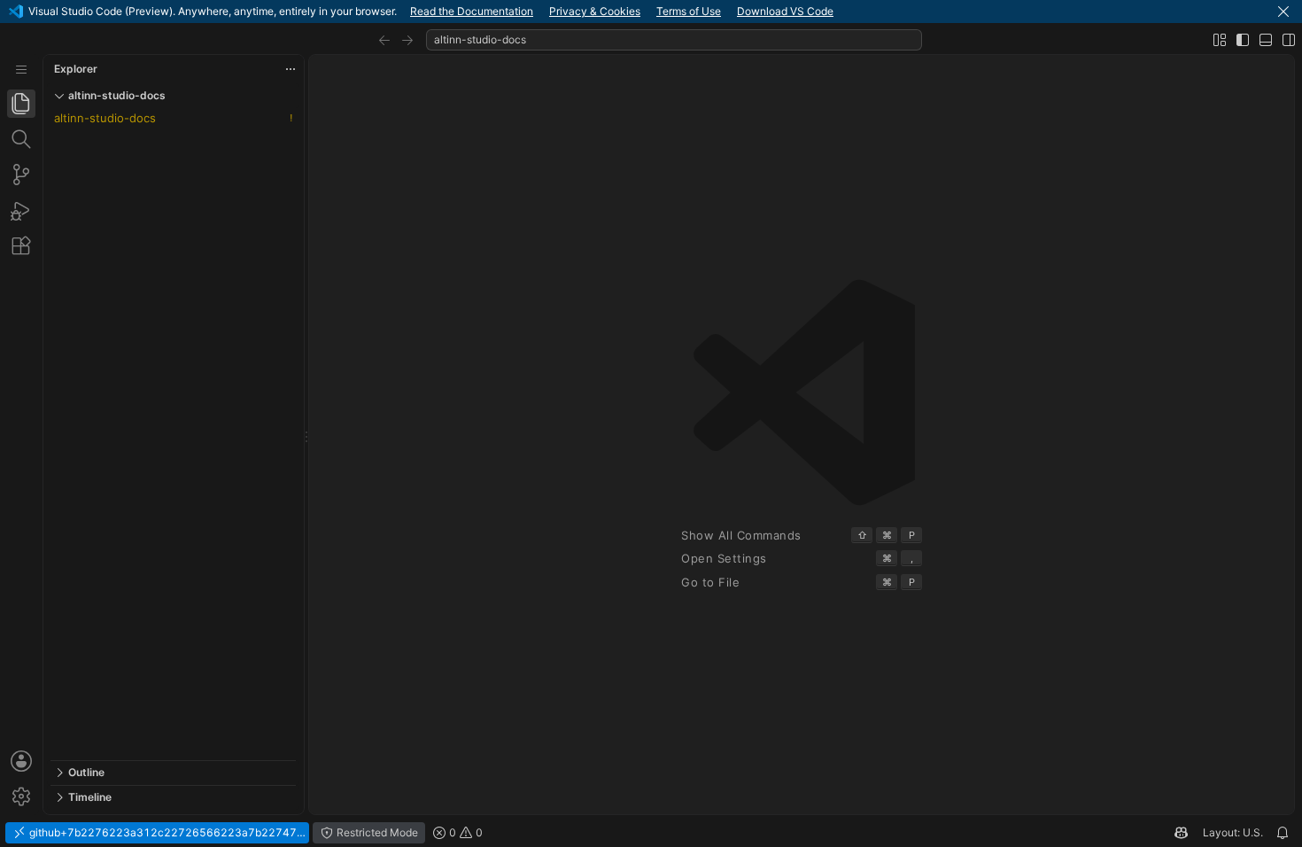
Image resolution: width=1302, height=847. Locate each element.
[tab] (21, 104)
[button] (1283, 11)
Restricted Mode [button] (376, 832)
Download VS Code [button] (785, 11)
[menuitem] (21, 69)
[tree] (173, 434)
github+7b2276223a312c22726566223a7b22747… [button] (166, 832)
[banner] (651, 11)
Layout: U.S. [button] (1233, 832)
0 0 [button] (464, 832)
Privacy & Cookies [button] (594, 11)
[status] (651, 833)
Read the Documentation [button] (471, 11)
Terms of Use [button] (688, 11)
